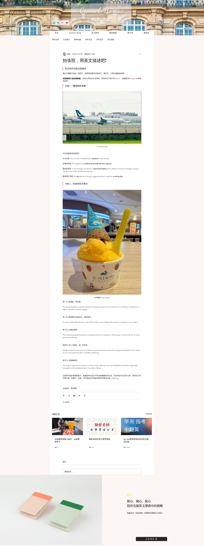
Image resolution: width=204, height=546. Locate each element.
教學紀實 (77, 40)
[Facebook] (58, 23)
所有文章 (55, 40)
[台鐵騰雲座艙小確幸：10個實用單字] (67, 426)
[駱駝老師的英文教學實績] (102, 426)
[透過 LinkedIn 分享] (74, 396)
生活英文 (66, 40)
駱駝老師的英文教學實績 (99, 439)
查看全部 (149, 414)
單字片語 (88, 40)
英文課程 (110, 40)
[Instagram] (62, 23)
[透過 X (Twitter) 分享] (69, 396)
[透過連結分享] (79, 396)
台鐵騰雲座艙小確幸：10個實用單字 (67, 440)
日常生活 (99, 40)
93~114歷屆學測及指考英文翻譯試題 (136, 440)
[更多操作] (140, 54)
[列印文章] (85, 396)
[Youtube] (67, 23)
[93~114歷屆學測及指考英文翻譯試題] (136, 426)
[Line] (54, 23)
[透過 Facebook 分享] (64, 396)
